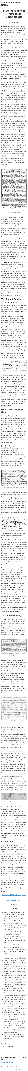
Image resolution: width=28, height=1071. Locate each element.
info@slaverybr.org (7, 1062)
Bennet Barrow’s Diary (14, 901)
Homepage (14, 905)
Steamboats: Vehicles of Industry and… (14, 895)
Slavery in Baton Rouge (10, 3)
